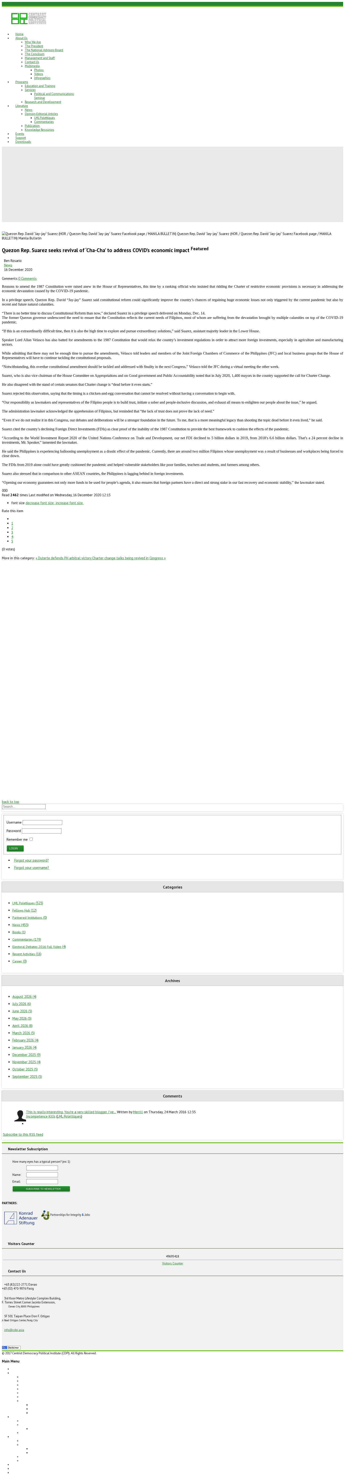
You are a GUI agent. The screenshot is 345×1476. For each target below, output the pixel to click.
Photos (39, 70)
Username (14, 822)
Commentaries (44, 122)
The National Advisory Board (44, 50)
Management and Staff (40, 58)
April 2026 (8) (22, 1025)
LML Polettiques (44, 118)
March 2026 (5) (23, 1033)
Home (19, 34)
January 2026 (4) (24, 1047)
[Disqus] (172, 618)
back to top (10, 801)
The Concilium (34, 54)
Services (30, 90)
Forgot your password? (31, 860)
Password (14, 831)
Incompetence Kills (40, 1116)
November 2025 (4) (26, 1062)
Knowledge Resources (39, 130)
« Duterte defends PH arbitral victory (64, 558)
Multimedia (32, 66)
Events (19, 134)
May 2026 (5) (21, 1018)
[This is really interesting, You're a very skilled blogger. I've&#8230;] (19, 1116)
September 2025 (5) (27, 1076)
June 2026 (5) (22, 1011)
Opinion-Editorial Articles (41, 114)
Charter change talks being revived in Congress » (129, 558)
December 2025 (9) (26, 1054)
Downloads (23, 142)
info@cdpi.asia (14, 1330)
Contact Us (32, 62)
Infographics (42, 78)
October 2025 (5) (25, 1069)
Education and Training (40, 86)
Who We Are (33, 42)
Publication (32, 126)
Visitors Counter (172, 1263)
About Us (21, 38)
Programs (21, 82)
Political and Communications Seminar (55, 1429)
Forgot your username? (31, 867)
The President (34, 46)
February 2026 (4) (25, 1040)
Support (20, 138)
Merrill (138, 1112)
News (28, 110)
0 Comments (27, 278)
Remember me (17, 839)
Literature (21, 106)
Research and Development (43, 102)
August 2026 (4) (24, 996)
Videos (38, 74)
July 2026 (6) (21, 1004)
